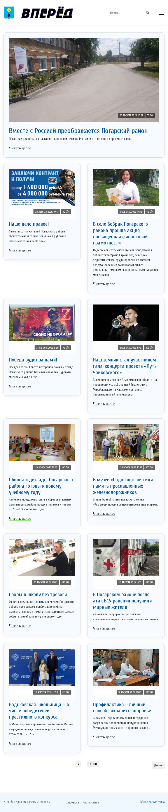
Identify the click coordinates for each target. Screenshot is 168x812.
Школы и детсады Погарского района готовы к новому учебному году (41, 486)
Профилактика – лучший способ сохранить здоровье (122, 708)
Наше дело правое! (29, 224)
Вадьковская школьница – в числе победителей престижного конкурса (39, 711)
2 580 (93, 764)
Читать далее (20, 148)
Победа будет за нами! (33, 360)
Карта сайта (91, 802)
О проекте (72, 802)
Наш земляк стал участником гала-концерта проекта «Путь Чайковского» (125, 366)
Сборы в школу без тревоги (38, 594)
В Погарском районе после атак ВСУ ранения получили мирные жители (122, 601)
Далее (158, 765)
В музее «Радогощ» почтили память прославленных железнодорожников (123, 486)
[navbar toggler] (161, 13)
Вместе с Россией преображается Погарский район (78, 131)
